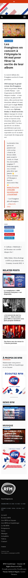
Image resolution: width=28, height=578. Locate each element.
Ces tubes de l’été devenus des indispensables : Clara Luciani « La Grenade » (13, 436)
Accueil (4, 515)
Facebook (9, 227)
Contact (4, 541)
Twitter (9, 231)
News (3, 531)
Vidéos (3, 539)
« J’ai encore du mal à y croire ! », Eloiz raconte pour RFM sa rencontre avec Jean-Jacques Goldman (14, 317)
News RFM (8, 41)
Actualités (5, 536)
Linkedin (9, 238)
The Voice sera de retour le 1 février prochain (13, 342)
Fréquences (5, 528)
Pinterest (10, 234)
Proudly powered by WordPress (14, 569)
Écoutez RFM (6, 518)
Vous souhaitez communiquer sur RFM (10, 553)
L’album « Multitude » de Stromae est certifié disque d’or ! (13, 249)
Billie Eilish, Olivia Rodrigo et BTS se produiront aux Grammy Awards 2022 (14, 260)
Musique (7, 407)
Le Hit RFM (5, 526)
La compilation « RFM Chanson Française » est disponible (13, 292)
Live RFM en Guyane (8, 520)
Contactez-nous (5, 551)
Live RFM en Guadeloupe (10, 523)
